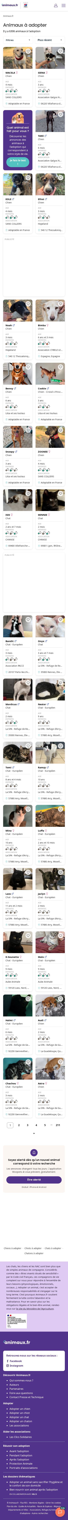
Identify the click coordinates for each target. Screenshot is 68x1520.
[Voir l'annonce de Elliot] (50, 203)
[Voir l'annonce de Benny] (17, 393)
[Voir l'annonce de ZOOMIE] (50, 456)
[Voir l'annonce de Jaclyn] (50, 898)
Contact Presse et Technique (26, 1397)
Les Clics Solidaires (20, 1437)
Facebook (16, 1361)
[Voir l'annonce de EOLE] (17, 203)
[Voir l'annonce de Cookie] (50, 393)
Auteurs (14, 1384)
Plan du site (12, 1506)
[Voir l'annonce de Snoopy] (17, 456)
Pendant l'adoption (20, 1455)
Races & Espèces (44, 1506)
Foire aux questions (21, 1393)
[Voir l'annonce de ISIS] (17, 519)
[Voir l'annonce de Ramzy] (50, 772)
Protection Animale (20, 1463)
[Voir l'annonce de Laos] (17, 898)
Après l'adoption (19, 1459)
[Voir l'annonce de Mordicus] (17, 709)
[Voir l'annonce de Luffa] (50, 835)
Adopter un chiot (19, 1413)
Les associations (19, 1425)
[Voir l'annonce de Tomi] (17, 772)
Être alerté (34, 1180)
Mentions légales (36, 1502)
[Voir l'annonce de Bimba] (50, 330)
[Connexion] (56, 6)
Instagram (16, 1365)
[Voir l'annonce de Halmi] (17, 1025)
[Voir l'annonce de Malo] (50, 961)
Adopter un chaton (20, 1421)
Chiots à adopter (33, 1248)
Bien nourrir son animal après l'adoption (33, 1491)
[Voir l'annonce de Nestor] (50, 709)
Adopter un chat (19, 1417)
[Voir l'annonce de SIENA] (50, 77)
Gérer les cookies (53, 1502)
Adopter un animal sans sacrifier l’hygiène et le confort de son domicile (36, 1483)
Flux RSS (24, 1502)
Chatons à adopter (34, 1253)
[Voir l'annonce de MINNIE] (50, 519)
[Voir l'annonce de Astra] (50, 1088)
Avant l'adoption (19, 1451)
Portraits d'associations (23, 1468)
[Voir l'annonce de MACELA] (17, 77)
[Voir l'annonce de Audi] (50, 1025)
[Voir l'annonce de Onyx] (50, 645)
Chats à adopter (53, 1248)
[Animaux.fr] (9, 5)
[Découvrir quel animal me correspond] (17, 140)
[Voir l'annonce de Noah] (17, 330)
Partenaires (16, 1389)
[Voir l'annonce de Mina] (17, 835)
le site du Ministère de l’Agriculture (35, 1308)
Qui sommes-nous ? (21, 1380)
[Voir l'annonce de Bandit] (17, 645)
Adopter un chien (19, 1409)
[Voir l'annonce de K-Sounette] (17, 961)
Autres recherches (40, 1513)
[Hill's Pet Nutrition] (24, 5)
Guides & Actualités (27, 1506)
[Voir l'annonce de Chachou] (17, 1088)
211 (58, 1125)
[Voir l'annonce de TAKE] (50, 140)
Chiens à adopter (12, 1248)
